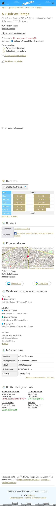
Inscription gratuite (39, 498)
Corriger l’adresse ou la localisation (41, 268)
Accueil (3, 3)
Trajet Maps (43, 283)
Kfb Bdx (31, 403)
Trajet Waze (16, 283)
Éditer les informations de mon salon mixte (40, 377)
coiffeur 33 (45, 480)
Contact (28, 498)
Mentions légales (16, 498)
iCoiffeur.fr (31, 495)
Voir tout (5, 344)
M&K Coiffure (7, 403)
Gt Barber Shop (35, 391)
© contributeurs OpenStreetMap (42, 248)
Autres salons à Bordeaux (12, 128)
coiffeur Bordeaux (9, 483)
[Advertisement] (28, 96)
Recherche (53, 3)
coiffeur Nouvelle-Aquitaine (28, 480)
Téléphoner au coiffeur (22, 229)
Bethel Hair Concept (10, 391)
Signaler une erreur (9, 216)
